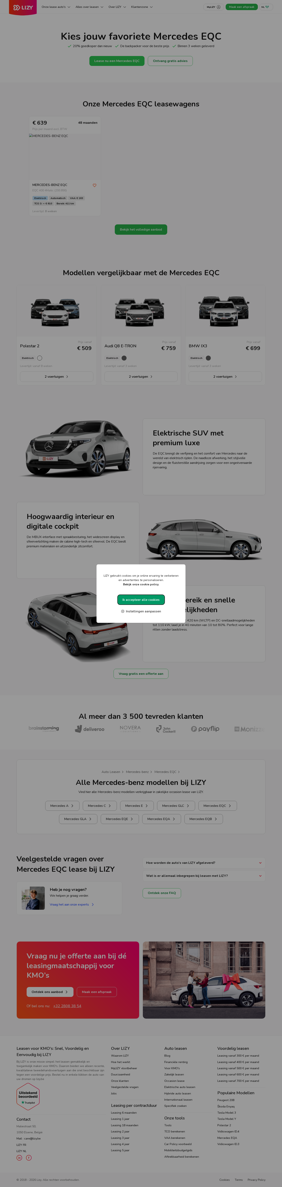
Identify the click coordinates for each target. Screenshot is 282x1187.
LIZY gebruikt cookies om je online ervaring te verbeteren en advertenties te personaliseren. (141, 580)
